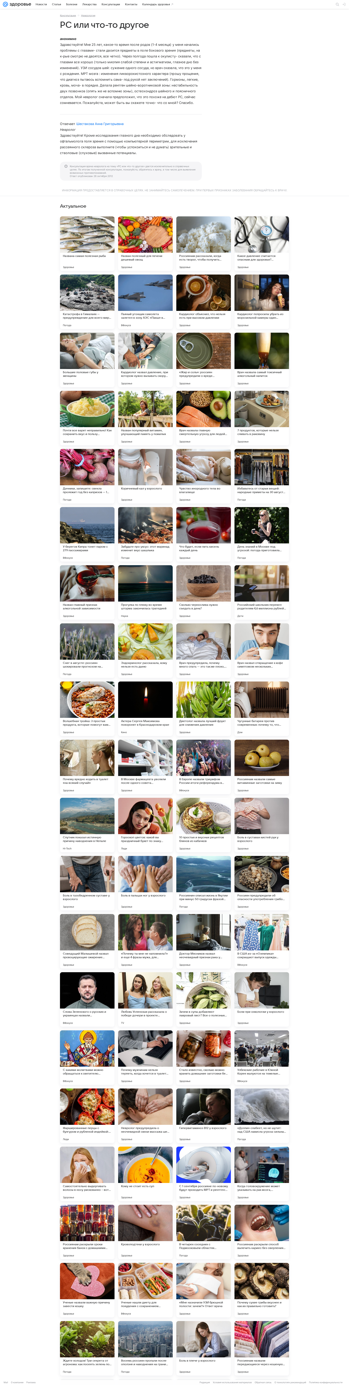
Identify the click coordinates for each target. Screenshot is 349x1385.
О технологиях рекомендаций (290, 1382)
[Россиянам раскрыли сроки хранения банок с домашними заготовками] (87, 1232)
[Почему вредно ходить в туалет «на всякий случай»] (87, 767)
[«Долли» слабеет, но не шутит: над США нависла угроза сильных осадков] (261, 1115)
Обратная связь (263, 1382)
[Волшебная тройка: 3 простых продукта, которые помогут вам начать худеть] (87, 709)
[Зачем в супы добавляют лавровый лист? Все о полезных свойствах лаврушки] (203, 999)
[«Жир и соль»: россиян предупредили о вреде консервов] (203, 360)
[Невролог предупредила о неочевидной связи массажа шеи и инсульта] (145, 1115)
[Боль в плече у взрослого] (203, 1348)
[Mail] (5, 4)
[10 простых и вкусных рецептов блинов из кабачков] (203, 825)
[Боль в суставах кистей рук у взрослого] (261, 825)
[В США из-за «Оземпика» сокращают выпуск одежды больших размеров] (261, 941)
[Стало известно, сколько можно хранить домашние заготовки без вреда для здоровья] (203, 1057)
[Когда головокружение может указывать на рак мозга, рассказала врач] (261, 1174)
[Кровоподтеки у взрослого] (145, 1232)
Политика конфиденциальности (325, 1382)
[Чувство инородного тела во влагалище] (203, 476)
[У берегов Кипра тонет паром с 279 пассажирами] (87, 534)
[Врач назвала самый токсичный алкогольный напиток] (261, 360)
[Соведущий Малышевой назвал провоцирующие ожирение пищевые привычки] (87, 941)
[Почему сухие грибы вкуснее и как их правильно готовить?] (261, 1290)
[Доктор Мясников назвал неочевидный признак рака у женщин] (203, 941)
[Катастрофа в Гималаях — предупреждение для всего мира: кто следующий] (87, 302)
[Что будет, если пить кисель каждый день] (203, 534)
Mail (6, 1382)
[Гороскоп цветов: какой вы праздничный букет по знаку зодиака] (145, 825)
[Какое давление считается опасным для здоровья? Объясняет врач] (261, 243)
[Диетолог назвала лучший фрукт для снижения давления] (203, 709)
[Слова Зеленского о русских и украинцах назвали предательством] (87, 999)
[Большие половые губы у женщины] (87, 360)
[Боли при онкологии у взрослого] (261, 999)
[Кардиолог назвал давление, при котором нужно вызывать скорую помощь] (145, 360)
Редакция (205, 1382)
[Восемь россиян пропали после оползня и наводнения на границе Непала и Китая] (145, 1348)
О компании (17, 1382)
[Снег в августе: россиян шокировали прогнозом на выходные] (87, 650)
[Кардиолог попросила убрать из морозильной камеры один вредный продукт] (261, 302)
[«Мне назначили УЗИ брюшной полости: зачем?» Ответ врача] (203, 1290)
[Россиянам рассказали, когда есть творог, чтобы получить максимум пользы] (203, 243)
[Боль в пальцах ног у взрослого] (145, 883)
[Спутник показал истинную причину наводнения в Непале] (87, 825)
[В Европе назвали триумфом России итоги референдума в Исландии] (203, 767)
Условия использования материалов (232, 1382)
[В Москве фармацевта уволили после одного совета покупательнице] (145, 767)
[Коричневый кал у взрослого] (145, 476)
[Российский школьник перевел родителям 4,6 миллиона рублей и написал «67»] (261, 592)
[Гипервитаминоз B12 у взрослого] (203, 1115)
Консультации (68, 15)
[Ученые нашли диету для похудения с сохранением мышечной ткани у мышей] (145, 1290)
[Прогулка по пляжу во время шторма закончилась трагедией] (145, 592)
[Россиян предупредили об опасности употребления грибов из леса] (261, 883)
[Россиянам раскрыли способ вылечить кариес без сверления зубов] (261, 1232)
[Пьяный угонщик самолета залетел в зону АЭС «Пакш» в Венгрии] (145, 302)
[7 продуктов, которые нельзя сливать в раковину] (261, 418)
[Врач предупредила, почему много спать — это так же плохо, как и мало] (203, 650)
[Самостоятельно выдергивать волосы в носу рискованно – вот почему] (87, 1174)
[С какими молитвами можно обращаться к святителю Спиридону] (87, 1057)
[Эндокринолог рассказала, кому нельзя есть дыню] (145, 650)
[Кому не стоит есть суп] (145, 1174)
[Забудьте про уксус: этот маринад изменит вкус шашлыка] (145, 534)
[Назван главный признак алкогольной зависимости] (87, 592)
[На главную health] (19, 4)
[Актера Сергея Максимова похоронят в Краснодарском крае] (145, 709)
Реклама (31, 1382)
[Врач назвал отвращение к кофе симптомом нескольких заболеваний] (261, 650)
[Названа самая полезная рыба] (87, 243)
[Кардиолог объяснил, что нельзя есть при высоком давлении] (203, 302)
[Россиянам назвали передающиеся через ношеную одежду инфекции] (261, 1348)
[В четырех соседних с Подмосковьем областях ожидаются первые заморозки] (203, 1232)
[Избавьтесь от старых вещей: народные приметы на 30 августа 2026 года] (261, 476)
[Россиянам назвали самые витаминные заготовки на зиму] (261, 767)
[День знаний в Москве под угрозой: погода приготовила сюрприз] (261, 534)
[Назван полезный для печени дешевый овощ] (145, 243)
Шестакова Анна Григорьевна (100, 124)
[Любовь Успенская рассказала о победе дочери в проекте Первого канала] (145, 999)
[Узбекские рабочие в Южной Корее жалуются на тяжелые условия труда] (261, 1057)
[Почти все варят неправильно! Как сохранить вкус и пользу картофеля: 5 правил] (87, 418)
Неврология (88, 15)
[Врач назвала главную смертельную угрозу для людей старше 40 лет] (203, 418)
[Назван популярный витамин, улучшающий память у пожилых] (145, 418)
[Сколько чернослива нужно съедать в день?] (203, 592)
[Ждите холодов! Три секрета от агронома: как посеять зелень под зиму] (87, 1348)
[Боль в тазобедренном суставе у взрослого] (87, 883)
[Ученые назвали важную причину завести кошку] (87, 1290)
